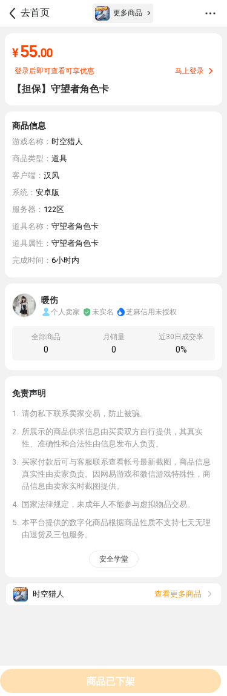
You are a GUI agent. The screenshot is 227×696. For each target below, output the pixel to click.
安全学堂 (113, 559)
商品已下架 (111, 681)
